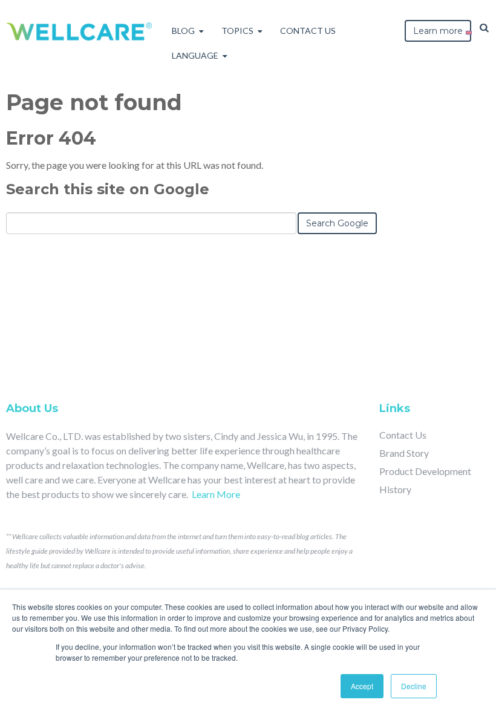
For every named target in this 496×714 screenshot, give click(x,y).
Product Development (425, 471)
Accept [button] (362, 686)
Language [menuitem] (195, 55)
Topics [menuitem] (237, 30)
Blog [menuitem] (183, 30)
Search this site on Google (107, 189)
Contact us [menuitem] (308, 30)
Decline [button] (413, 686)
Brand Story (404, 453)
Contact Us (402, 435)
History (395, 489)
